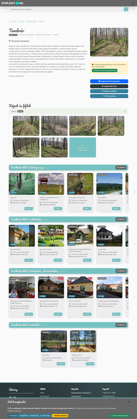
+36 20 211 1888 (108, 393)
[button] (26, 126)
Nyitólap (13, 21)
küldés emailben (110, 91)
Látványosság (31, 21)
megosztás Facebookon (110, 81)
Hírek (42, 393)
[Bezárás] (128, 402)
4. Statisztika (45, 415)
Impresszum (76, 396)
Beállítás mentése (60, 415)
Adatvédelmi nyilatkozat (81, 393)
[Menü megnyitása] (133, 3)
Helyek (21, 21)
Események (44, 396)
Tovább (28, 208)
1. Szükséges (13, 415)
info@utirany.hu (108, 396)
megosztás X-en (110, 86)
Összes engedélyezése (120, 415)
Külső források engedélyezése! (105, 70)
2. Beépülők (23, 415)
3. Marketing (34, 415)
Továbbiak (121, 167)
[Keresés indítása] (126, 9)
